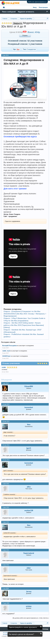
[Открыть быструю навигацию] (47, 18)
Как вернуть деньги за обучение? (21, 634)
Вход (35, 7)
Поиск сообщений (9, 12)
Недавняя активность (26, 12)
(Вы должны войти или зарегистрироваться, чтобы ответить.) (31, 618)
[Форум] (4, 7)
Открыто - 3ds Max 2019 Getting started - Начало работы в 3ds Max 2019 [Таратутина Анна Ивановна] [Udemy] (24, 325)
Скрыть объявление (41, 626)
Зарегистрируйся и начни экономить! (23, 627)
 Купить (25, 35)
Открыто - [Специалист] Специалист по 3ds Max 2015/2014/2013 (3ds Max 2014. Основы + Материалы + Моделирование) (25, 313)
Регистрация (43, 7)
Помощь (45, 629)
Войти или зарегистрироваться (37, 1)
